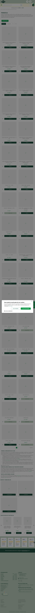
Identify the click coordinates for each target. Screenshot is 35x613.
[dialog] (17, 306)
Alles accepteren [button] (25, 308)
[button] (8, 311)
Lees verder (10, 306)
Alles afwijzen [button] (15, 308)
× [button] (31, 301)
